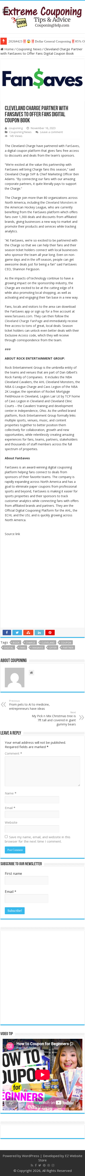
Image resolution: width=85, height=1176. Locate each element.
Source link (12, 534)
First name (13, 873)
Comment (13, 753)
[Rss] (32, 1165)
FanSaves (72, 146)
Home (8, 49)
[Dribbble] (48, 1165)
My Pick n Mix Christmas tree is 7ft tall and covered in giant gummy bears (54, 718)
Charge (30, 642)
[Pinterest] (44, 1165)
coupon (66, 642)
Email (10, 808)
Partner (68, 647)
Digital (9, 647)
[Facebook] (35, 1165)
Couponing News (29, 49)
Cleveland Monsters (59, 202)
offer (53, 647)
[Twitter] (40, 1165)
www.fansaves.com (18, 316)
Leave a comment (51, 132)
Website (11, 822)
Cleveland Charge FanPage (23, 321)
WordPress (30, 1156)
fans (23, 647)
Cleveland (48, 642)
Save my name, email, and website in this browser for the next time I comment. (37, 839)
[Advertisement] (42, 583)
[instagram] (53, 1165)
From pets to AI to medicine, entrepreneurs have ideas (29, 705)
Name (10, 793)
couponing (16, 128)
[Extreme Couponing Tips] (42, 16)
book (16, 642)
